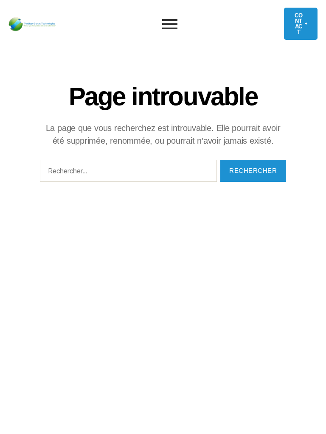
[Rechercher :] (127, 172)
